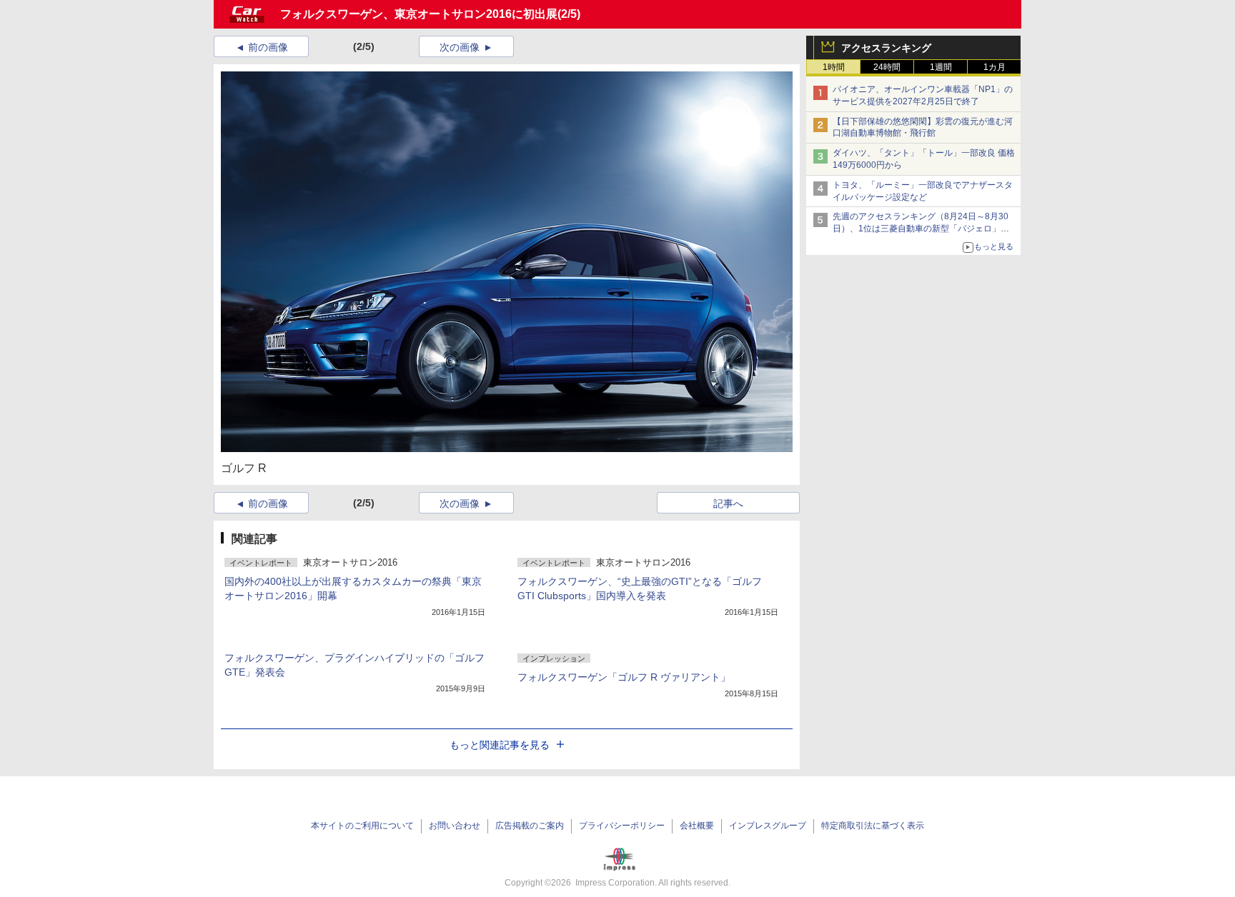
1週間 (941, 67)
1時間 (834, 67)
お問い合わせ (454, 826)
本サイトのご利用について (362, 826)
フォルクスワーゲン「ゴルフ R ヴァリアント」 (623, 677)
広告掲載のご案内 (529, 826)
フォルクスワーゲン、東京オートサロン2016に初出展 (418, 14)
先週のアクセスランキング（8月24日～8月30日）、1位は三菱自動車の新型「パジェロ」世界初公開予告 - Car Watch (921, 228)
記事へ (728, 503)
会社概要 (697, 826)
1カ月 (994, 67)
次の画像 (460, 47)
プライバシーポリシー (622, 826)
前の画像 (268, 47)
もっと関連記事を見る (500, 745)
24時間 (887, 67)
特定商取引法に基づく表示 (872, 826)
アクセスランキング (886, 48)
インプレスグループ (767, 826)
